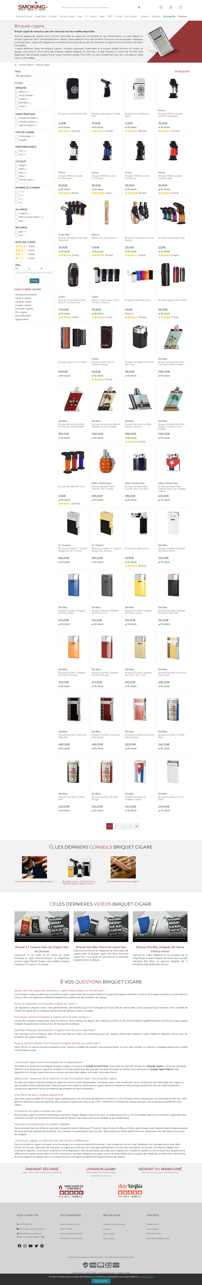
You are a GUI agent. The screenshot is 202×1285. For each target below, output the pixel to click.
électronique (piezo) (31, 217)
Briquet (53, 16)
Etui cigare (21, 312)
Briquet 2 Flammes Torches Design (139, 239)
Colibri (23, 99)
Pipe (80, 16)
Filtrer (34, 280)
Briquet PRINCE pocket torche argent (70, 177)
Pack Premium (154, 1233)
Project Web (123, 1272)
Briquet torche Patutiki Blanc (137, 114)
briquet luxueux (28, 121)
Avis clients (108, 1238)
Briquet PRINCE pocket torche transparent (170, 114)
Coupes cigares (23, 305)
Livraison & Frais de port (71, 1238)
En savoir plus (146, 1276)
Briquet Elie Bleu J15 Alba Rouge (105, 798)
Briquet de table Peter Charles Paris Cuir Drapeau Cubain (172, 489)
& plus (31, 246)
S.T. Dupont (91, 16)
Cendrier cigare (23, 301)
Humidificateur (23, 315)
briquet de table (29, 118)
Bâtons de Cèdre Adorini (104, 238)
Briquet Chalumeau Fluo (137, 300)
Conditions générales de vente (119, 1257)
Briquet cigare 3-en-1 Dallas (72, 362)
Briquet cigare (43, 65)
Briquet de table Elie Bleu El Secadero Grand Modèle (106, 425)
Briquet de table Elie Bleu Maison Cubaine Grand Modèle (171, 426)
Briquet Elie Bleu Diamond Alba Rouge (105, 736)
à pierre (24, 213)
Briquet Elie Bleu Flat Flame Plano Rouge (139, 736)
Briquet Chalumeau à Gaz (171, 238)
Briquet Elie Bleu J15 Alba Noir (71, 798)
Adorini (24, 91)
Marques (155, 16)
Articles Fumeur (24, 16)
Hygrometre (21, 319)
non (22, 150)
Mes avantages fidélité (71, 1233)
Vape (102, 16)
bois (22, 176)
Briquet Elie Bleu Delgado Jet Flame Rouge (105, 673)
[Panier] (180, 7)
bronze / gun (27, 179)
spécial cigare (28, 125)
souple (23, 140)
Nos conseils (109, 1234)
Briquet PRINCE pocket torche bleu (104, 177)
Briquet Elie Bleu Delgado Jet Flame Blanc (171, 549)
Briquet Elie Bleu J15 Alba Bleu (171, 736)
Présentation (153, 1224)
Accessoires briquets (26, 294)
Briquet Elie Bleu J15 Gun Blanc (171, 798)
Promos (182, 16)
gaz (22, 220)
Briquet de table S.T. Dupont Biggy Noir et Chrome (73, 549)
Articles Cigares (26, 65)
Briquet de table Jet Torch (71, 486)
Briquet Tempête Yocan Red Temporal (72, 239)
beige (23, 165)
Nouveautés (169, 16)
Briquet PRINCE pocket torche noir (137, 177)
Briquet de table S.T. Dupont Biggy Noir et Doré (106, 549)
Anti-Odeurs (131, 16)
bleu (23, 172)
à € (35, 268)
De (17, 268)
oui (22, 154)
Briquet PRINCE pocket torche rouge (170, 177)
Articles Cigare (67, 16)
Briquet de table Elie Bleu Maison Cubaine (138, 425)
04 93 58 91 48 (25, 1224)
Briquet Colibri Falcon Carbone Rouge (103, 363)
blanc (23, 169)
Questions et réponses (114, 1224)
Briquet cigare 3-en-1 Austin (172, 300)
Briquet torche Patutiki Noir (72, 113)
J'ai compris (101, 1281)
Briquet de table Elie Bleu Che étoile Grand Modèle (71, 425)
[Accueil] (15, 65)
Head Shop (40, 16)
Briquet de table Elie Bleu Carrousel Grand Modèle (171, 363)
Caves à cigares (23, 298)
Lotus (23, 106)
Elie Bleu (25, 102)
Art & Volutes (27, 95)
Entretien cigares (24, 308)
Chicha (118, 16)
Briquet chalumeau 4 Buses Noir (106, 114)
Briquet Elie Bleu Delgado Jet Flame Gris (105, 611)
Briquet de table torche (137, 548)
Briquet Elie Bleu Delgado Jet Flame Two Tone (138, 673)
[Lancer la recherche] (139, 7)
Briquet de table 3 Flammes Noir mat (139, 363)
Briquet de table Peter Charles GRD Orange (103, 487)
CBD (109, 16)
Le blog (106, 1229)
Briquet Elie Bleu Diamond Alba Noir (72, 736)
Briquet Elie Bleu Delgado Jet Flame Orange (71, 673)
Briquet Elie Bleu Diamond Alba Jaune (172, 673)
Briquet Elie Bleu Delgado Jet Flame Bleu (71, 611)
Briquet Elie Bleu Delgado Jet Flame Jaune (138, 611)
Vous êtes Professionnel (158, 1238)
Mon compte (66, 1229)
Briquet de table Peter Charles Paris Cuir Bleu (137, 487)
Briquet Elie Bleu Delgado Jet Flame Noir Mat (171, 611)
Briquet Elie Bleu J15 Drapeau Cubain (135, 798)
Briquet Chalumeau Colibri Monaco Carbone (105, 301)
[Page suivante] (137, 826)
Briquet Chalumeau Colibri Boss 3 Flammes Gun (72, 301)
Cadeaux (144, 16)
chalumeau (26, 136)
